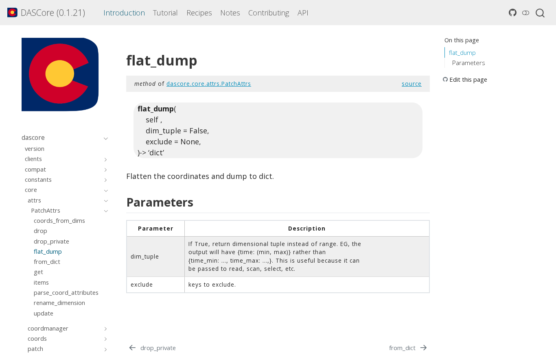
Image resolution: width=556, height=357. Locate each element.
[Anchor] (199, 201)
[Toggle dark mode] (525, 12)
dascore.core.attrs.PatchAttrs (208, 83)
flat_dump (462, 52)
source (412, 83)
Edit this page (468, 79)
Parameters (468, 63)
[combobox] (540, 13)
